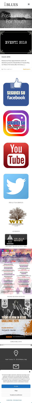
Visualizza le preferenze (16, 395)
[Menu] (28, 4)
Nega (16, 390)
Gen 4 (10, 69)
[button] (29, 372)
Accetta (16, 386)
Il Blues (5, 69)
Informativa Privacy (17, 400)
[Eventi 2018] (16, 42)
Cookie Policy (9, 400)
